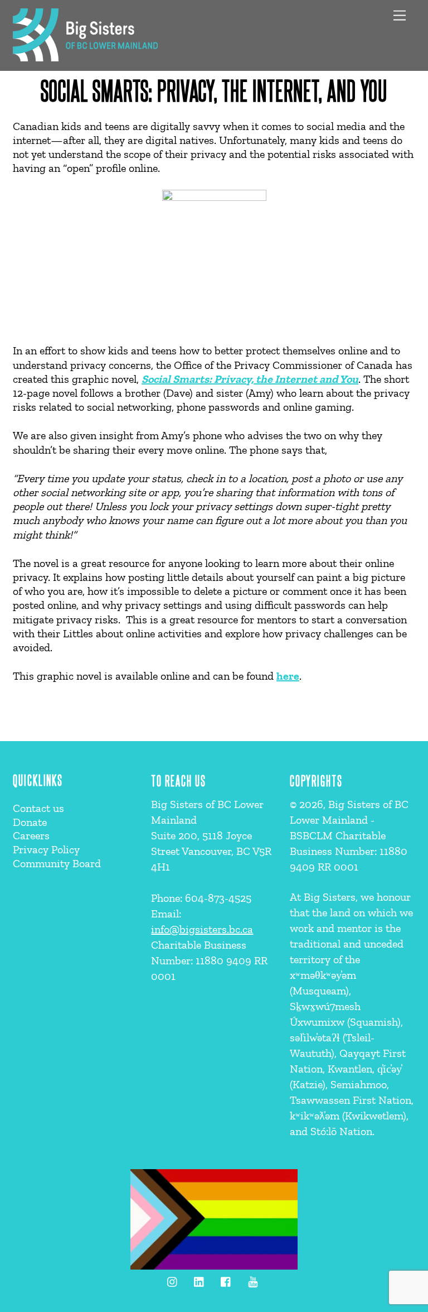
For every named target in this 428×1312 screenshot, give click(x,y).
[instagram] (173, 1280)
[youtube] (253, 1280)
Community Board (57, 863)
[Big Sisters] (85, 57)
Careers (31, 835)
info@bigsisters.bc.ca (202, 929)
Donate (30, 822)
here (287, 676)
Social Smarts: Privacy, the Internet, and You (214, 89)
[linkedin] (199, 1280)
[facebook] (226, 1280)
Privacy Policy (46, 849)
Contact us (38, 808)
